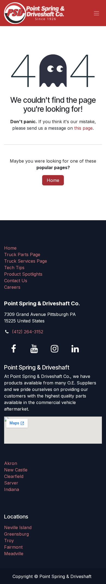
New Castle (15, 470)
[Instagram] (54, 349)
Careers (12, 287)
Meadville (13, 553)
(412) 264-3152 (27, 331)
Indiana (11, 489)
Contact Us (15, 280)
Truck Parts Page (22, 254)
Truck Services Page (25, 261)
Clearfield (13, 476)
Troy (9, 540)
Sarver (11, 483)
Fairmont (13, 547)
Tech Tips (14, 267)
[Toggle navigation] (96, 13)
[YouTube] (34, 349)
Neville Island (18, 527)
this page (83, 128)
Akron (10, 463)
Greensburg (16, 534)
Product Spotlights (23, 274)
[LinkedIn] (75, 349)
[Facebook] (13, 349)
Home (53, 180)
